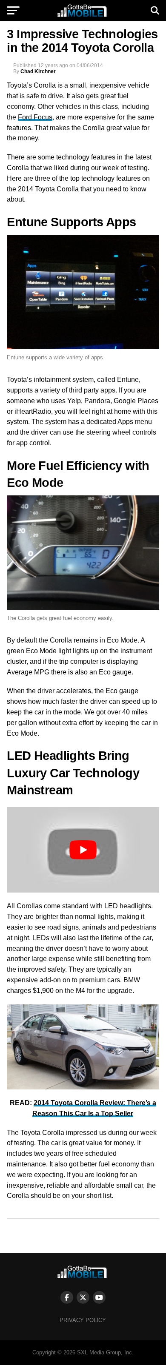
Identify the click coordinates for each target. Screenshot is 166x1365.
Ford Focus (35, 117)
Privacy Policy (83, 1320)
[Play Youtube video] (83, 850)
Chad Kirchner (38, 71)
